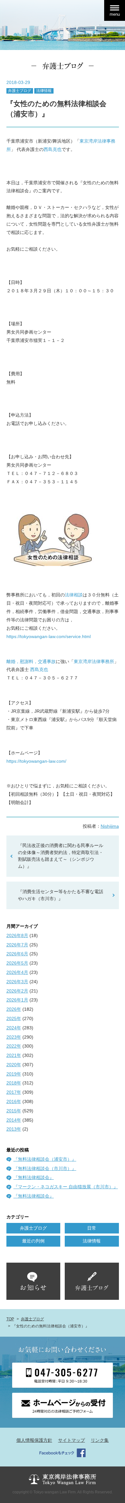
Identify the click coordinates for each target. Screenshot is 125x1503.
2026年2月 (17, 990)
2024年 (13, 1027)
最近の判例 (33, 1240)
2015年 (13, 1110)
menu (115, 14)
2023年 (13, 1037)
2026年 (13, 1009)
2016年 (13, 1101)
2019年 (13, 1073)
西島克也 (53, 149)
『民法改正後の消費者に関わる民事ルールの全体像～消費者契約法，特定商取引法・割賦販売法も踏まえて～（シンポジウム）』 (60, 856)
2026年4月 (17, 972)
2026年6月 (17, 953)
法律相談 (74, 594)
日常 (91, 1228)
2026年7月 (17, 944)
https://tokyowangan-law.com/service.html (48, 636)
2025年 (13, 1018)
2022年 (13, 1046)
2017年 (13, 1092)
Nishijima (110, 826)
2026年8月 (17, 935)
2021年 (13, 1055)
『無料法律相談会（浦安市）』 (44, 1159)
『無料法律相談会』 (33, 1177)
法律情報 (44, 91)
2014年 (13, 1120)
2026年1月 (17, 999)
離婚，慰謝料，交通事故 (31, 661)
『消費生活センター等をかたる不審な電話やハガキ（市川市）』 (60, 895)
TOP (10, 1319)
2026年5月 (17, 963)
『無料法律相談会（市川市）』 (44, 1168)
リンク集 (100, 1440)
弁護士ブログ (19, 91)
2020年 (13, 1064)
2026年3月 (17, 981)
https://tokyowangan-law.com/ (36, 761)
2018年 (13, 1082)
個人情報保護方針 (34, 1440)
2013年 (13, 1129)
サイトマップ (71, 1440)
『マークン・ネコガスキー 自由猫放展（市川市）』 (65, 1186)
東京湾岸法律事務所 (94, 661)
